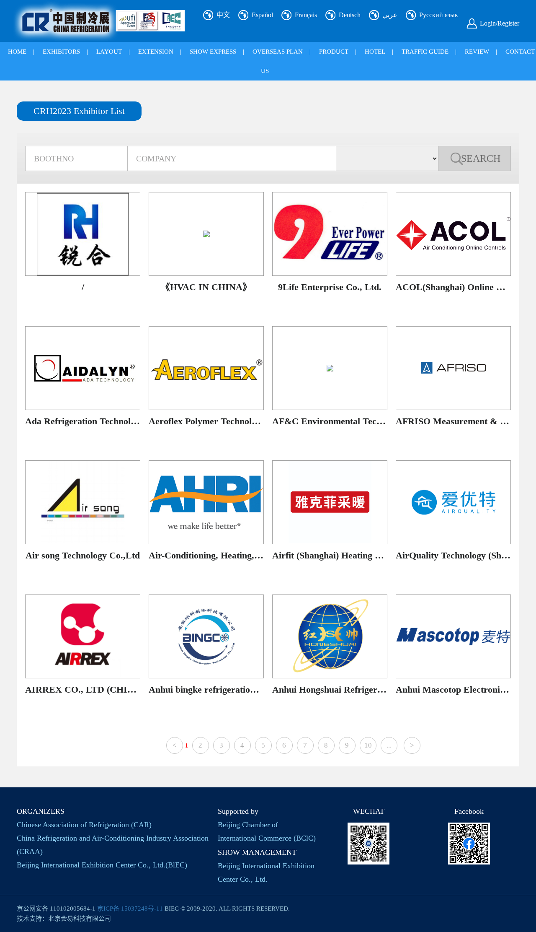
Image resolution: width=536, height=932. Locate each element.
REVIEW (477, 51)
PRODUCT (333, 51)
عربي (389, 14)
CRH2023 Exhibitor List (79, 111)
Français (306, 14)
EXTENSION (155, 51)
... (389, 745)
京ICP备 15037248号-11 (130, 908)
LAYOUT (109, 51)
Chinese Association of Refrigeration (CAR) (84, 824)
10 (368, 745)
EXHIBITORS (61, 51)
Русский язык (438, 14)
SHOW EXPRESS (213, 51)
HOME (17, 51)
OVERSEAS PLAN (278, 51)
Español (262, 14)
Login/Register (499, 23)
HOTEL (375, 51)
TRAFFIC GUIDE (425, 51)
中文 (223, 14)
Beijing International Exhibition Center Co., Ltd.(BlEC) (102, 865)
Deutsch (350, 14)
